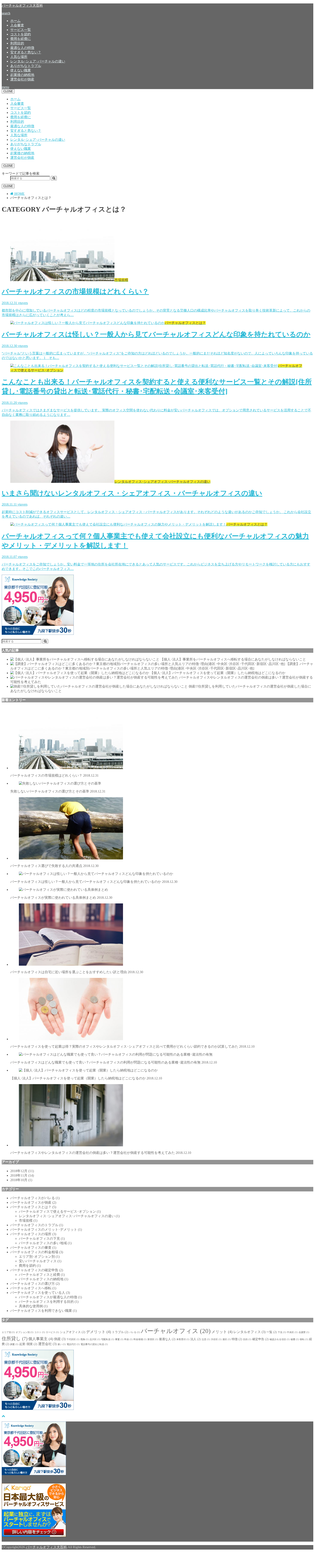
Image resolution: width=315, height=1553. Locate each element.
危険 (84, 1339)
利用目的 (17, 43)
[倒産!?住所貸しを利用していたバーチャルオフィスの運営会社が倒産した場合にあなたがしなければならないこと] (99, 686)
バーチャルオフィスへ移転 (33, 1288)
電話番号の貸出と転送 (94, 1344)
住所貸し (14, 1338)
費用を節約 (30, 1265)
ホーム (15, 21)
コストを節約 (20, 34)
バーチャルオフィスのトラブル (36, 1225)
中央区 (292, 1332)
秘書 (295, 1339)
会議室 (303, 1332)
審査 (119, 1339)
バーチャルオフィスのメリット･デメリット (46, 1229)
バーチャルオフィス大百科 (22, 5)
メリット (222, 1332)
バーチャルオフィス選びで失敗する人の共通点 (54, 866)
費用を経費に (20, 39)
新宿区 (152, 1339)
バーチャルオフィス (176, 1330)
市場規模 (28, 1220)
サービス (52, 1332)
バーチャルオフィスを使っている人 (40, 1292)
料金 (128, 1339)
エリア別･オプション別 (39, 1256)
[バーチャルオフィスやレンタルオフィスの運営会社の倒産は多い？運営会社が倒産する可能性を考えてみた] (94, 677)
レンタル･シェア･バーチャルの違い (37, 61)
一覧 (271, 1332)
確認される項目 (280, 1339)
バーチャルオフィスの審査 (33, 1247)
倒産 (60, 1339)
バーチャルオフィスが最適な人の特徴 (50, 1297)
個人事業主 (40, 1339)
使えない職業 (20, 70)
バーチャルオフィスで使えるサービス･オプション (60, 1211)
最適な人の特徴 (22, 48)
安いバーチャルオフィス (40, 1261)
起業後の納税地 (22, 75)
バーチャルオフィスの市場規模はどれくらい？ (54, 775)
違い (61, 1344)
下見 (282, 1332)
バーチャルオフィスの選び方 (35, 1283)
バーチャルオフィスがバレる (35, 1198)
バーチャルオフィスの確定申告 (36, 1270)
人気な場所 (18, 57)
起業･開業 (28, 1344)
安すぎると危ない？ (25, 52)
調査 (14, 1344)
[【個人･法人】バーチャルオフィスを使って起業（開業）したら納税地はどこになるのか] (79, 673)
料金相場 (140, 1339)
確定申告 (260, 1339)
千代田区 (73, 1339)
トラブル (120, 1332)
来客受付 (182, 1339)
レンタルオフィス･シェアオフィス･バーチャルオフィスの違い (69, 1216)
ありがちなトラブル (25, 66)
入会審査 (17, 25)
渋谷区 (216, 1339)
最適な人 (167, 1339)
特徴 (237, 1339)
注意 (206, 1339)
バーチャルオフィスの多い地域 (45, 1243)
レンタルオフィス (249, 1332)
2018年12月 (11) (22, 1171)
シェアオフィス (72, 1332)
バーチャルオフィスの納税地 (43, 1279)
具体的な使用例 (33, 1306)
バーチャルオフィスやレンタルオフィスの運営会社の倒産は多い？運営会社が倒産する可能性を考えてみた (100, 1153)
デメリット (98, 1332)
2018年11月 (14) (22, 1175)
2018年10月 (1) (21, 1180)
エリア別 (8, 1332)
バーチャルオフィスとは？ (33, 1207)
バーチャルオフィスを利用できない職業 (43, 1310)
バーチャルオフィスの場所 (33, 1234)
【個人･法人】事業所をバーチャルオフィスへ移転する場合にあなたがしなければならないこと (233, 659)
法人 (195, 1339)
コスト (39, 1332)
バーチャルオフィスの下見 (42, 1238)
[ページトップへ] (3, 1416)
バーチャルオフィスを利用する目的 (48, 1301)
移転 (304, 1339)
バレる (134, 1332)
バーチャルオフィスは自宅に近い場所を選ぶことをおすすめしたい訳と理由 (76, 972)
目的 (247, 1339)
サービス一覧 (20, 30)
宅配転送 (107, 1339)
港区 (226, 1339)
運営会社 (47, 1344)
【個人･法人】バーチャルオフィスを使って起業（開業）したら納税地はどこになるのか (217, 673)
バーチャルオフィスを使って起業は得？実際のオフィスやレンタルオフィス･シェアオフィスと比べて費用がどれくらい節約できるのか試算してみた (132, 1046)
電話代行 (73, 1344)
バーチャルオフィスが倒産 (33, 1202)
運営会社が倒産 (22, 79)
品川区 (95, 1339)
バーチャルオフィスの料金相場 (36, 1252)
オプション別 (24, 1332)
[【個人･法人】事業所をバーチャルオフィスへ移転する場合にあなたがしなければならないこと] (84, 659)
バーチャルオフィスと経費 (42, 1274)
